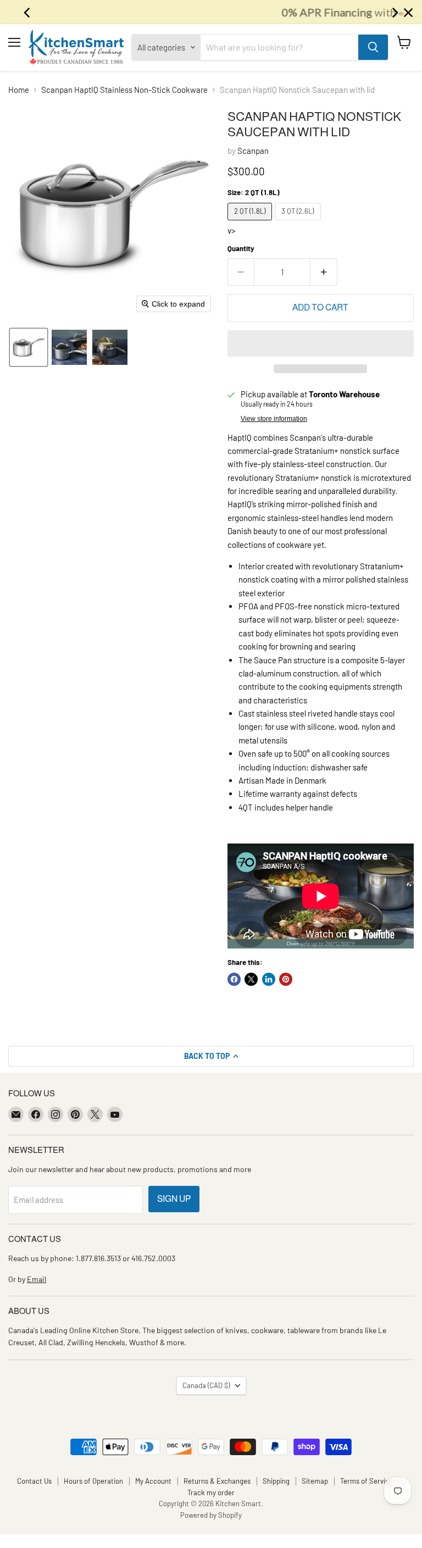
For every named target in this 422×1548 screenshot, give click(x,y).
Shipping (276, 1481)
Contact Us (34, 1481)
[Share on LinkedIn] (268, 979)
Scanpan (253, 151)
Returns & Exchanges (217, 1481)
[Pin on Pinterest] (285, 979)
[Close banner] (408, 12)
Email (36, 1279)
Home (18, 90)
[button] (28, 347)
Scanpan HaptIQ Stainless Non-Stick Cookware (124, 90)
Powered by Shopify (211, 1515)
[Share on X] (251, 979)
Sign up (174, 1198)
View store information (274, 419)
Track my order (211, 1492)
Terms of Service (366, 1481)
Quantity (240, 249)
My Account (153, 1481)
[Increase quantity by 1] (323, 272)
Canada (206, 1385)
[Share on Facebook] (234, 979)
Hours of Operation (93, 1481)
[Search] (373, 47)
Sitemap (315, 1481)
